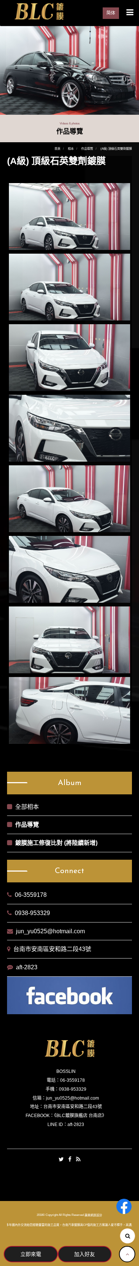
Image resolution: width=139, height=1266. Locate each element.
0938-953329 (32, 913)
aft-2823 (26, 967)
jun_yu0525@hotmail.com (50, 931)
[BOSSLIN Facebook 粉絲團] (124, 1206)
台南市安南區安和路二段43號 (52, 949)
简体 (110, 13)
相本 (71, 148)
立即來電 (30, 1254)
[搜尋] (127, 1235)
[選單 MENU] (130, 12)
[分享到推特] (61, 1159)
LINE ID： (57, 1124)
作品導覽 (87, 148)
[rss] (78, 1159)
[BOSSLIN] (38, 11)
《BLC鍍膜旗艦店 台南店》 (80, 1115)
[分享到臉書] (70, 1159)
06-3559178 (31, 895)
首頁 (57, 148)
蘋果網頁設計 (93, 1215)
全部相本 (27, 807)
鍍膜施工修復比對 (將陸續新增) (56, 843)
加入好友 (84, 1254)
